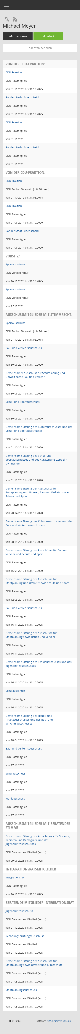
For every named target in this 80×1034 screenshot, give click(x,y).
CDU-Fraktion (14, 72)
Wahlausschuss (15, 798)
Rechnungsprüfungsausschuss (25, 936)
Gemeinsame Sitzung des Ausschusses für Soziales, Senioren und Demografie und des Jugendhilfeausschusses (38, 840)
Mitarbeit (48, 36)
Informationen (18, 36)
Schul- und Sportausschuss (23, 402)
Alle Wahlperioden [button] (41, 48)
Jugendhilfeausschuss (19, 911)
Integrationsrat (15, 877)
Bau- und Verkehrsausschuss (24, 348)
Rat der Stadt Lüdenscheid (22, 97)
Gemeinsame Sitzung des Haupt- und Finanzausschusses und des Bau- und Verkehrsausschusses (29, 719)
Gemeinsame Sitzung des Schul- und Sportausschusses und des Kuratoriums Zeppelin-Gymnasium (37, 459)
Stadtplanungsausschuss (21, 990)
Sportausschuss (15, 264)
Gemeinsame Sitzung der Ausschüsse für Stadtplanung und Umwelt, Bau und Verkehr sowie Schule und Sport (37, 492)
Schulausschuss (15, 690)
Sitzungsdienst (59, 1021)
